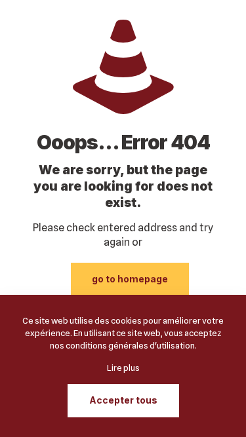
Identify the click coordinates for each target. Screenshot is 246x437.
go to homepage (130, 278)
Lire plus (123, 367)
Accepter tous (123, 400)
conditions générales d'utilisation (130, 345)
